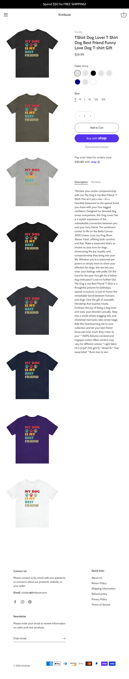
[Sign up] (64, 638)
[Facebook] (15, 601)
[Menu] (6, 14)
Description (81, 182)
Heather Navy (109, 73)
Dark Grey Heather (101, 73)
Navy (77, 82)
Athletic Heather (85, 73)
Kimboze (64, 14)
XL (90, 99)
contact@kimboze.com (34, 592)
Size (77, 93)
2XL (96, 99)
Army (77, 73)
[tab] (83, 182)
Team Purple (85, 82)
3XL (103, 99)
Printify (78, 32)
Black (93, 73)
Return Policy (99, 583)
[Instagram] (22, 601)
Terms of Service (101, 604)
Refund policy (99, 594)
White (93, 82)
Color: (81, 66)
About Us (97, 577)
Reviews (96, 182)
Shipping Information (104, 588)
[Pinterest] (30, 601)
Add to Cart (96, 127)
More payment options (97, 146)
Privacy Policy (99, 599)
